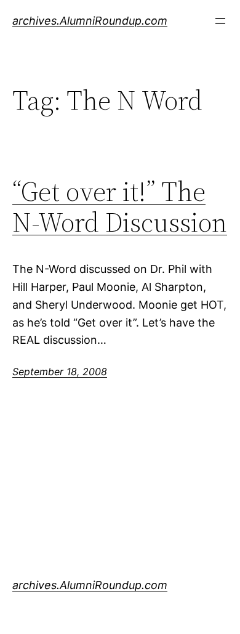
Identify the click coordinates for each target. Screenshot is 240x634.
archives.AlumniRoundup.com (89, 20)
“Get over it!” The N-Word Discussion (119, 207)
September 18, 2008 (59, 371)
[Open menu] (220, 21)
